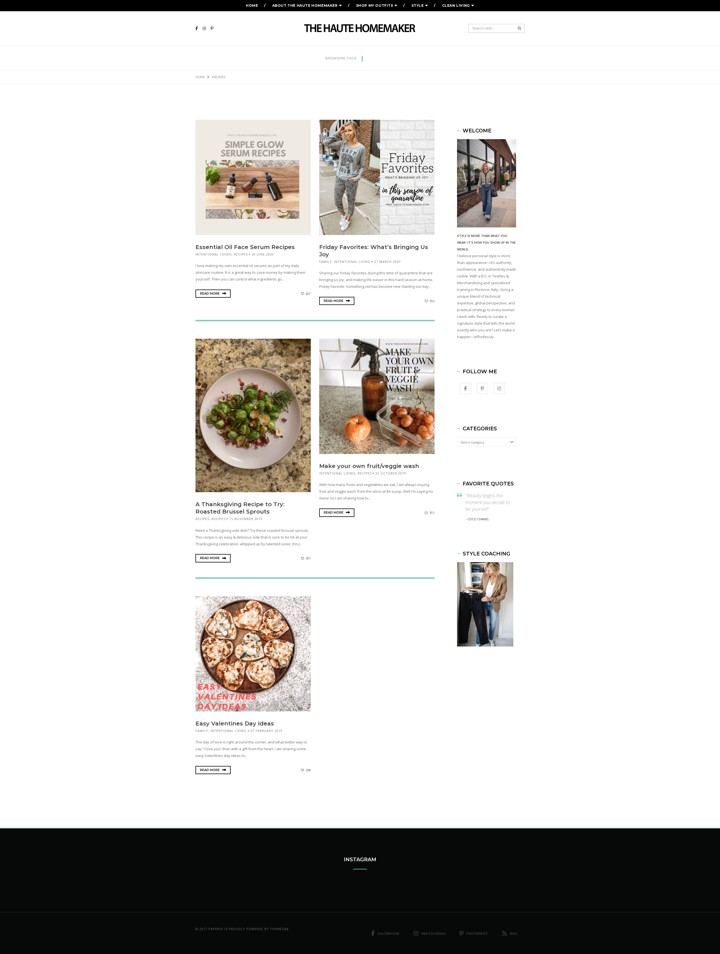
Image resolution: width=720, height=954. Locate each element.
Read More (210, 293)
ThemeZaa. (280, 929)
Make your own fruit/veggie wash (369, 466)
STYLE (417, 5)
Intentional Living (213, 254)
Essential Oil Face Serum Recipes (245, 247)
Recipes (241, 254)
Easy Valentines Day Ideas (234, 723)
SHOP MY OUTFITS (374, 5)
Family (325, 261)
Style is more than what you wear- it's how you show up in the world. (486, 242)
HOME (252, 5)
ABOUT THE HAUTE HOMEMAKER (305, 5)
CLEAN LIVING (456, 5)
